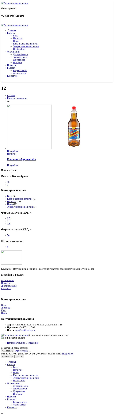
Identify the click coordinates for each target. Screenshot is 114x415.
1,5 (8, 223)
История (17, 62)
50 (8, 182)
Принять (19, 357)
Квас (3, 310)
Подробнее (12, 151)
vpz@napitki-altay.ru (25, 330)
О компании (13, 51)
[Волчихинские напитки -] (14, 3)
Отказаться (7, 357)
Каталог (11, 33)
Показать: (6, 170)
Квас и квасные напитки (25, 43)
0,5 (8, 218)
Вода (15, 35)
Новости (11, 65)
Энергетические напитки (26, 46)
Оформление (21, 350)
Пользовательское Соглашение (22, 343)
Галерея (11, 67)
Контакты (12, 76)
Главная (11, 30)
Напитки (17, 38)
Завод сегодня (20, 57)
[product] (60, 127)
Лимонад (5, 307)
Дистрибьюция (20, 54)
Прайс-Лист (19, 49)
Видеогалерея (20, 70)
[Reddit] (2, 81)
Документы (19, 59)
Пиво (16, 41)
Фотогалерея (19, 73)
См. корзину (7, 351)
